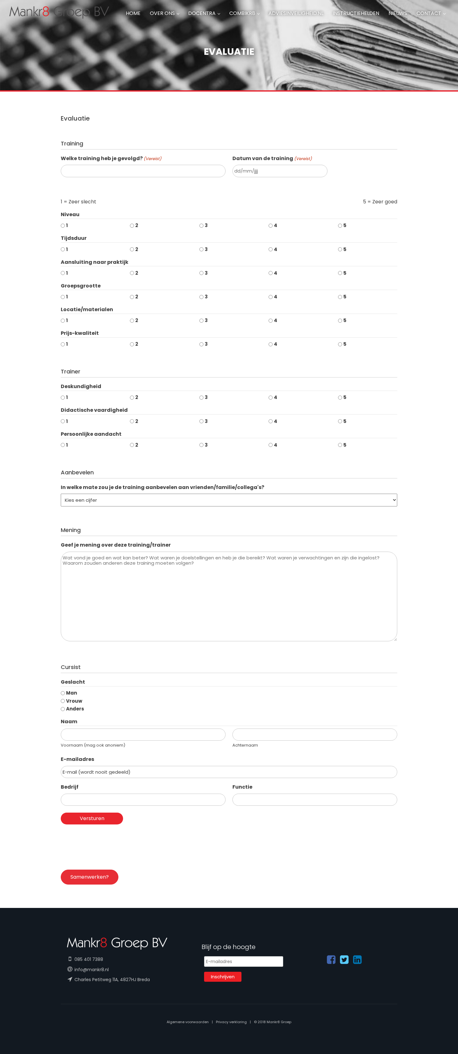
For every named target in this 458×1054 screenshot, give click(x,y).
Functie (242, 786)
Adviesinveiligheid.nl (296, 13)
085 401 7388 (88, 959)
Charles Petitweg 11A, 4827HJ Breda (112, 979)
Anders (75, 708)
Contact (429, 13)
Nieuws (398, 13)
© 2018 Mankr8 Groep (272, 1021)
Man (71, 693)
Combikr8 (242, 13)
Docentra (202, 13)
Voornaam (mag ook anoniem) (93, 745)
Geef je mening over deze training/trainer (116, 544)
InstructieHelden (356, 13)
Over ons (162, 13)
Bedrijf (70, 786)
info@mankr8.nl (91, 969)
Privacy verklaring (231, 1021)
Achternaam (245, 745)
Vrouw (74, 701)
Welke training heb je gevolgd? (111, 158)
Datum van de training (272, 158)
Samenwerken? (89, 877)
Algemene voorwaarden (188, 1021)
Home (133, 13)
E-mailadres (77, 759)
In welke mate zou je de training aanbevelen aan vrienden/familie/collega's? (162, 487)
